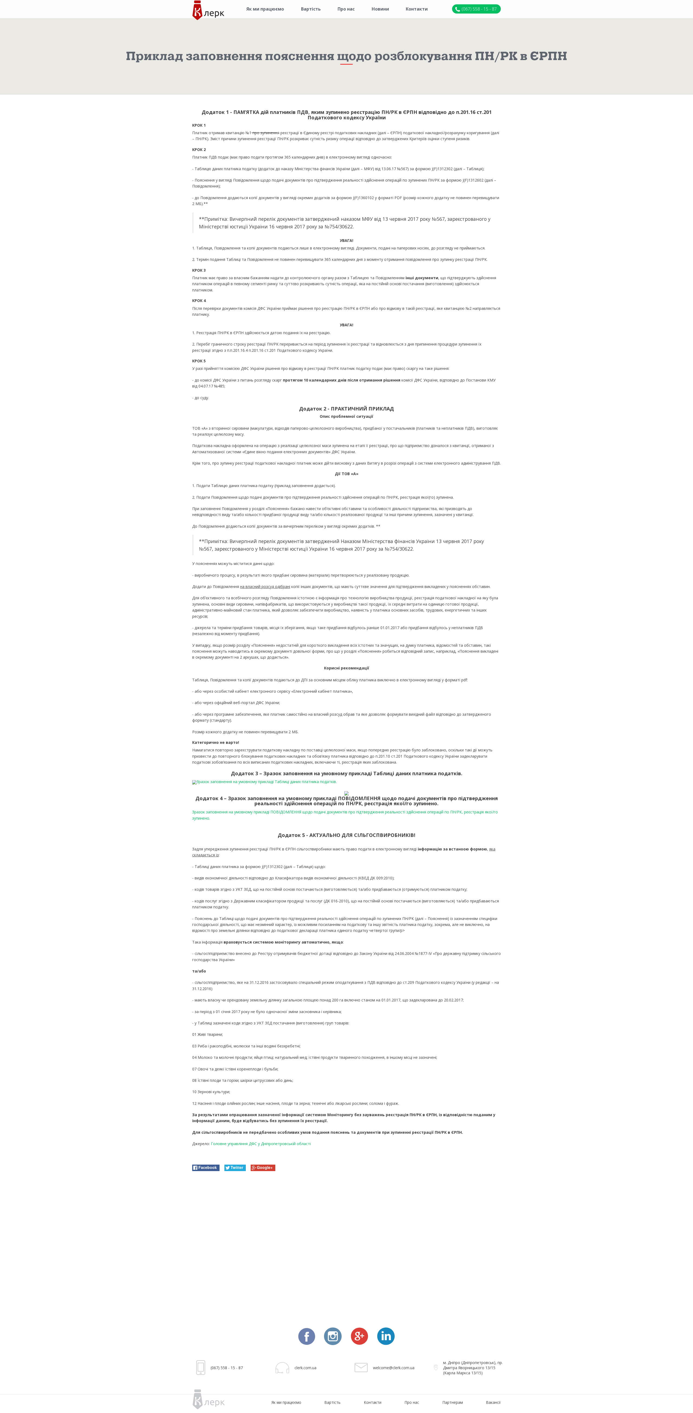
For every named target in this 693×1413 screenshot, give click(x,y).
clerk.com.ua (305, 1367)
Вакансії (493, 1402)
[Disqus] (346, 1244)
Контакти (417, 9)
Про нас (346, 9)
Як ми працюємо (265, 9)
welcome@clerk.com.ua (393, 1367)
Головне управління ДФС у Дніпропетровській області (261, 1143)
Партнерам (452, 1402)
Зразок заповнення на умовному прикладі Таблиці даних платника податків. (267, 781)
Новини (380, 9)
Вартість (311, 9)
